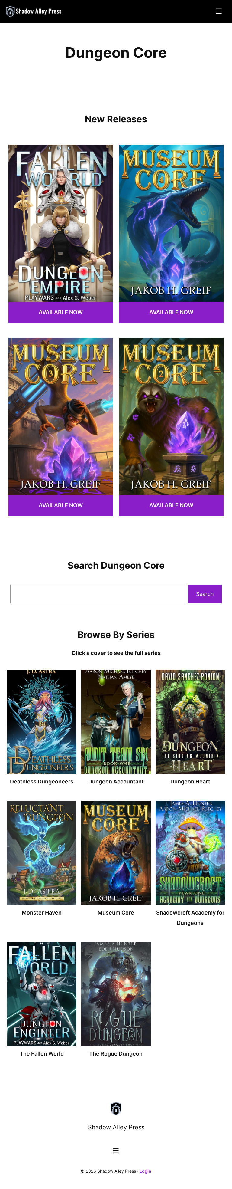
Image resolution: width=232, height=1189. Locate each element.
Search (205, 594)
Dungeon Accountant (116, 781)
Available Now (61, 312)
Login (145, 1171)
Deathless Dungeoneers (41, 781)
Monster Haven (42, 912)
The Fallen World (42, 1053)
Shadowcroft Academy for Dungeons (190, 917)
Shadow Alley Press (116, 1127)
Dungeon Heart (190, 781)
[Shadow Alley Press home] (116, 1108)
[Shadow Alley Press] (34, 11)
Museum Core (116, 912)
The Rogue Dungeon (116, 1053)
